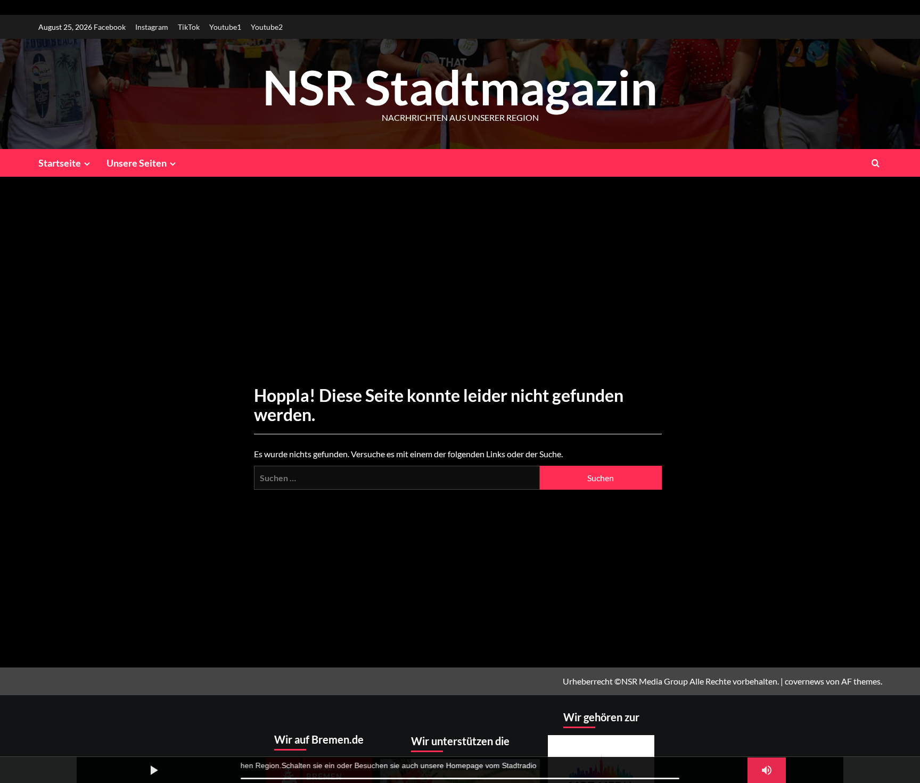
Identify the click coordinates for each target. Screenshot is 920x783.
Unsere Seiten (136, 163)
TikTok (189, 26)
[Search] (875, 162)
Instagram (151, 26)
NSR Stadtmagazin (460, 87)
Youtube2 (267, 26)
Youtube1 (225, 26)
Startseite (59, 163)
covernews (804, 681)
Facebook (110, 26)
